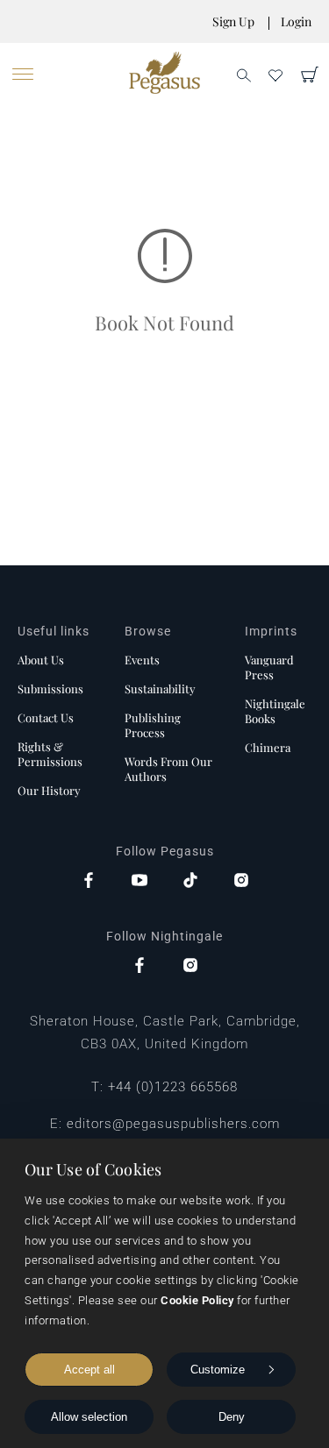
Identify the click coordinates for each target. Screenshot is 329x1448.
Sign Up (233, 21)
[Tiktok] (190, 881)
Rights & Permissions (50, 754)
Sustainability (160, 688)
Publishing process (153, 725)
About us (41, 659)
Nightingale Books (275, 711)
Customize (217, 1369)
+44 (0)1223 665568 (173, 1087)
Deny (231, 1416)
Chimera (267, 747)
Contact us (46, 717)
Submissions (50, 688)
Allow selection (89, 1416)
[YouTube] (139, 881)
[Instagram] (241, 881)
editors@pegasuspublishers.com (173, 1124)
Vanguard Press (269, 667)
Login (296, 21)
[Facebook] (88, 881)
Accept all (89, 1369)
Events (142, 659)
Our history (49, 790)
